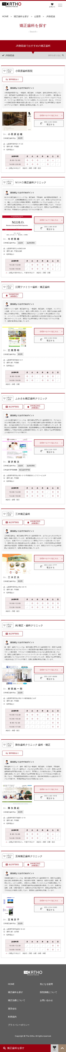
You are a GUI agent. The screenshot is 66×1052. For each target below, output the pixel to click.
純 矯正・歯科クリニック (29, 625)
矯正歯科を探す (21, 16)
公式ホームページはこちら (49, 115)
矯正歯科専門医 (24, 470)
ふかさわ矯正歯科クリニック (31, 398)
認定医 (20, 138)
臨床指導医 (31, 243)
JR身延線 (50, 16)
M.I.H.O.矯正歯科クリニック (30, 182)
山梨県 (37, 16)
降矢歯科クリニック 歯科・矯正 (32, 744)
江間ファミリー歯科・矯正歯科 (32, 287)
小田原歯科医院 (24, 71)
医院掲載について (48, 992)
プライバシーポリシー (18, 1024)
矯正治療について (16, 1000)
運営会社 (12, 1008)
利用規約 (12, 1016)
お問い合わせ (46, 1000)
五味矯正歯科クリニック (28, 856)
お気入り (52, 7)
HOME (5, 16)
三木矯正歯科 (22, 514)
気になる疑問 (46, 984)
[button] (60, 5)
